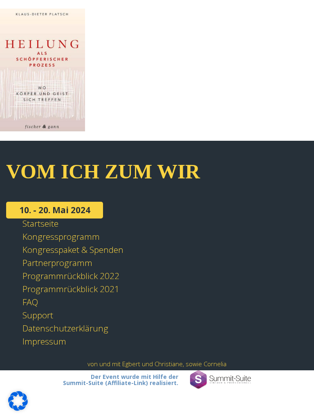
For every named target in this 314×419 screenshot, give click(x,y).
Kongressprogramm (61, 236)
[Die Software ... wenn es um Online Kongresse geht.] (220, 380)
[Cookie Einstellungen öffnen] (18, 407)
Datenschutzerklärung (65, 328)
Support (37, 315)
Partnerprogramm (57, 262)
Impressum (44, 341)
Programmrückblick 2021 (70, 289)
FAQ (30, 302)
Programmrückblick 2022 (70, 276)
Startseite (40, 223)
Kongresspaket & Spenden (72, 249)
